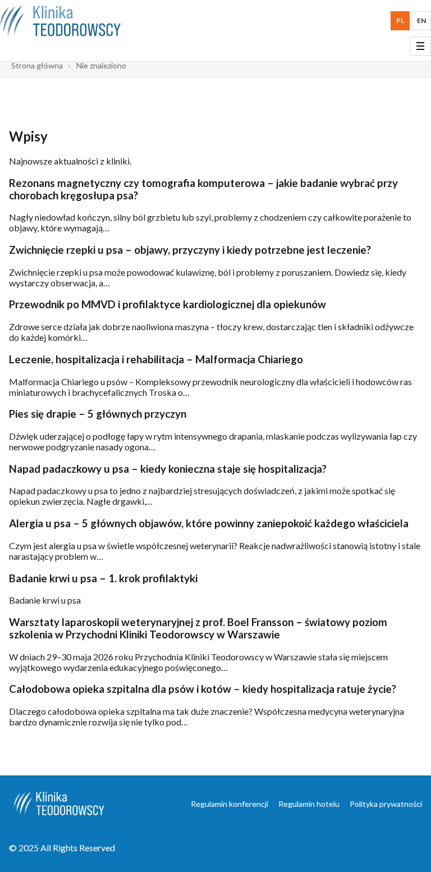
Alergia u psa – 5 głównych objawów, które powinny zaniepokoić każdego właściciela (209, 523)
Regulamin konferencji (229, 804)
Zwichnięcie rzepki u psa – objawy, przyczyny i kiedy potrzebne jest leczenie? (190, 250)
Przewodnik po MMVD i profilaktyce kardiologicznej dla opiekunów (167, 304)
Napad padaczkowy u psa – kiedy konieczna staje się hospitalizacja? (168, 469)
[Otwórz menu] (420, 46)
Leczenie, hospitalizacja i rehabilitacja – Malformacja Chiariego (156, 359)
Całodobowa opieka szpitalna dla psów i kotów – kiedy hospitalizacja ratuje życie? (202, 689)
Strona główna (37, 65)
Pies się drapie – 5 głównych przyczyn (97, 414)
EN (421, 20)
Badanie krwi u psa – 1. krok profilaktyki (103, 578)
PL (400, 20)
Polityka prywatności (386, 804)
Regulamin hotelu (309, 804)
